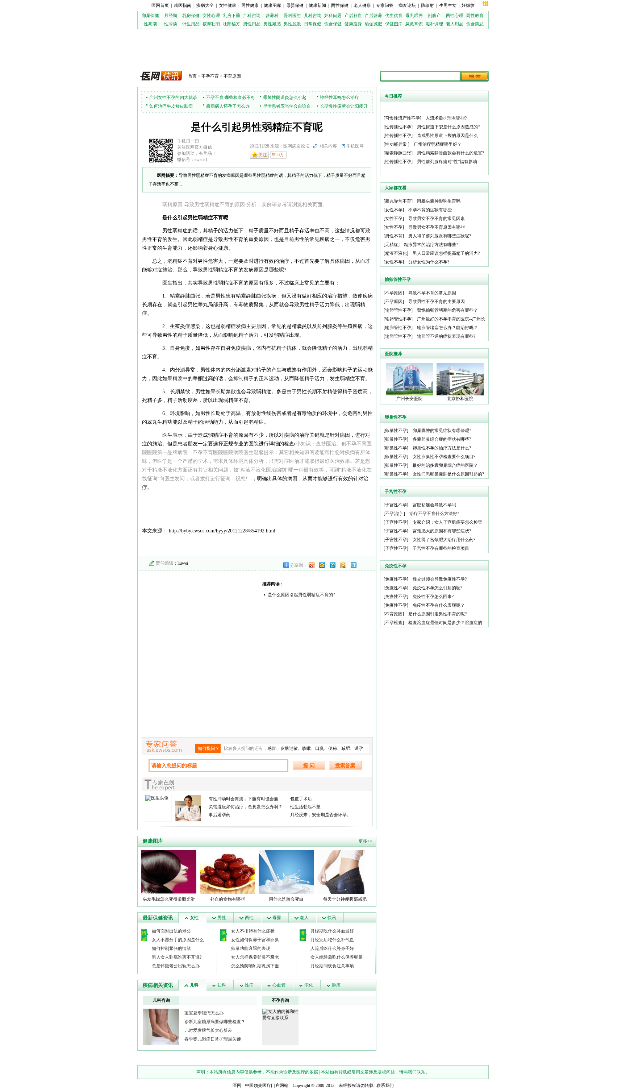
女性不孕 (393, 209)
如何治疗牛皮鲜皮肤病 (171, 106)
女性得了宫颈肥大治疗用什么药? (444, 539)
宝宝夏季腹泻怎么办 (204, 1013)
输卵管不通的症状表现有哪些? (446, 336)
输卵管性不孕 (398, 310)
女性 (194, 917)
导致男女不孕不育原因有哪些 (436, 227)
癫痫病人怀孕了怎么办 (228, 106)
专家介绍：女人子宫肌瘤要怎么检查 (447, 522)
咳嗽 (306, 748)
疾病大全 (205, 5)
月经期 (170, 15)
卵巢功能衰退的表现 (250, 948)
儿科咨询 (312, 15)
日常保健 (312, 23)
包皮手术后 (301, 798)
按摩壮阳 (211, 23)
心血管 (278, 985)
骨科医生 (292, 15)
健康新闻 (317, 5)
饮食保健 (333, 23)
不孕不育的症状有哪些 (430, 209)
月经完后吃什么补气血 (332, 939)
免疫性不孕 (396, 579)
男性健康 (250, 5)
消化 (308, 985)
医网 (237, 1085)
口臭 (319, 748)
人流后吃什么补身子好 (332, 948)
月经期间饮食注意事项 (332, 965)
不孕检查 (393, 622)
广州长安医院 (409, 398)
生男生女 (447, 5)
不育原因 (232, 76)
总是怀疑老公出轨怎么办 (176, 965)
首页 (192, 76)
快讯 (331, 917)
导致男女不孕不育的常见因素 (436, 218)
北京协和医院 (460, 398)
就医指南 (182, 5)
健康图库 (272, 5)
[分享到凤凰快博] (343, 564)
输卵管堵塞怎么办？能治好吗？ (447, 327)
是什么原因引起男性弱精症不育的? (301, 594)
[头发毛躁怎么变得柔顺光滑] (168, 871)
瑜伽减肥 (373, 23)
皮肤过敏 (289, 748)
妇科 (221, 985)
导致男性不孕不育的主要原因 (436, 301)
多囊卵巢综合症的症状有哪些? (442, 439)
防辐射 (427, 5)
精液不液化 (396, 253)
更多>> (365, 841)
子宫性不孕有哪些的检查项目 (441, 548)
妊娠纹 (468, 5)
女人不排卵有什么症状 (253, 931)
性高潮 (150, 23)
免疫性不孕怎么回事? (433, 596)
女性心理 (211, 15)
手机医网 (355, 146)
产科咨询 (251, 15)
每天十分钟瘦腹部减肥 (345, 899)
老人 (304, 917)
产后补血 (353, 15)
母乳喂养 (414, 15)
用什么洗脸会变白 (286, 899)
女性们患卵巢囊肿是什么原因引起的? (448, 474)
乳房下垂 (231, 15)
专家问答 (384, 5)
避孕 (358, 748)
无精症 (391, 244)
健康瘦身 (353, 23)
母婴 (276, 917)
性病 (249, 985)
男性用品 (251, 23)
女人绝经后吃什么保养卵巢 (336, 957)
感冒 (271, 748)
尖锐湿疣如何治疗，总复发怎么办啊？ (246, 806)
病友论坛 (407, 5)
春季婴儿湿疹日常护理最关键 (212, 1039)
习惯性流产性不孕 (402, 118)
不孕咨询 (280, 1000)
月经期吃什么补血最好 (332, 931)
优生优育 (393, 15)
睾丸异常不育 (398, 201)
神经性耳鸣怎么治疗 (339, 97)
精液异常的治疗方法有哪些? (431, 244)
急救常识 (414, 23)
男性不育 (393, 235)
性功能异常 (396, 144)
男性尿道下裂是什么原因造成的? (448, 126)
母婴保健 (295, 5)
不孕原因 (393, 292)
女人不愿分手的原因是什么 (178, 939)
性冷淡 (170, 23)
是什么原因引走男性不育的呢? (437, 613)
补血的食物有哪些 (227, 899)
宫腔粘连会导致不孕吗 (434, 504)
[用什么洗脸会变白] (286, 871)
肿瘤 (336, 985)
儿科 (194, 985)
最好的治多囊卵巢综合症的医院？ (445, 465)
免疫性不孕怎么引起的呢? (437, 587)
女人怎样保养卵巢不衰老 (255, 957)
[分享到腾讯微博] (332, 564)
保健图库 (393, 23)
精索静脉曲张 (398, 152)
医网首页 (160, 5)
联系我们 (385, 1085)
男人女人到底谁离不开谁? (176, 957)
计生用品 (191, 23)
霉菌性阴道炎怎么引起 (284, 97)
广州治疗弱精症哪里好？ (438, 144)
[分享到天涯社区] (353, 564)
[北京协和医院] (460, 378)
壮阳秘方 (231, 23)
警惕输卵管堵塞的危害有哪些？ (447, 310)
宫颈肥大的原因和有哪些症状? (442, 530)
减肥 (345, 748)
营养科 (272, 15)
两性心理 (454, 15)
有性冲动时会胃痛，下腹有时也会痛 (243, 798)
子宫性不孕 (396, 504)
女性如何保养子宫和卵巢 (255, 939)
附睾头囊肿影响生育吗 (438, 201)
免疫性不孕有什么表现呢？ (439, 605)
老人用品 (454, 23)
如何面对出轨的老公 (171, 931)
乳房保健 (191, 15)
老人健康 (362, 5)
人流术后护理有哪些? (446, 118)
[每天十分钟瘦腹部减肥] (344, 871)
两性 (249, 917)
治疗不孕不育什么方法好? (434, 513)
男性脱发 (292, 23)
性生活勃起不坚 (305, 806)
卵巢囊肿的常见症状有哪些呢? (442, 430)
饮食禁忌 (475, 23)
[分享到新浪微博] (311, 564)
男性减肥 (272, 23)
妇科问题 (333, 15)
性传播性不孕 (398, 126)
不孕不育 (210, 76)
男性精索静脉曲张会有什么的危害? (450, 152)
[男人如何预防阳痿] (161, 1026)
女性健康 (227, 5)
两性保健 (340, 5)
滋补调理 (434, 23)
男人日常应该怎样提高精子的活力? (446, 253)
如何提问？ (209, 748)
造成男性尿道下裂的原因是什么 (447, 135)
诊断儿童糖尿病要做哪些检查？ (214, 1021)
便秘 (332, 748)
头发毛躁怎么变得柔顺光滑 (169, 899)
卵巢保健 (150, 15)
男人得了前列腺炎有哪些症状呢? (439, 235)
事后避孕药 (219, 814)
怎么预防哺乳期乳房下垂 (255, 965)
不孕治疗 (394, 513)
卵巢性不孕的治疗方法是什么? (442, 447)
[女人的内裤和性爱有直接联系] (280, 1014)
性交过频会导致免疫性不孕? (440, 579)
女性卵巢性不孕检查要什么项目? (444, 456)
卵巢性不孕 (396, 430)
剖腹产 (434, 15)
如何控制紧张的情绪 (171, 948)
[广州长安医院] (409, 378)
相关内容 (328, 146)
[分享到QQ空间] (322, 564)
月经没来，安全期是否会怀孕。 (320, 814)
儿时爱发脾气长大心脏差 (208, 1030)
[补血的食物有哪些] (227, 871)
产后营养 (373, 15)
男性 (221, 917)
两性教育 (475, 15)
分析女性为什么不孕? (428, 262)
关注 (262, 154)
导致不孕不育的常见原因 (432, 292)
